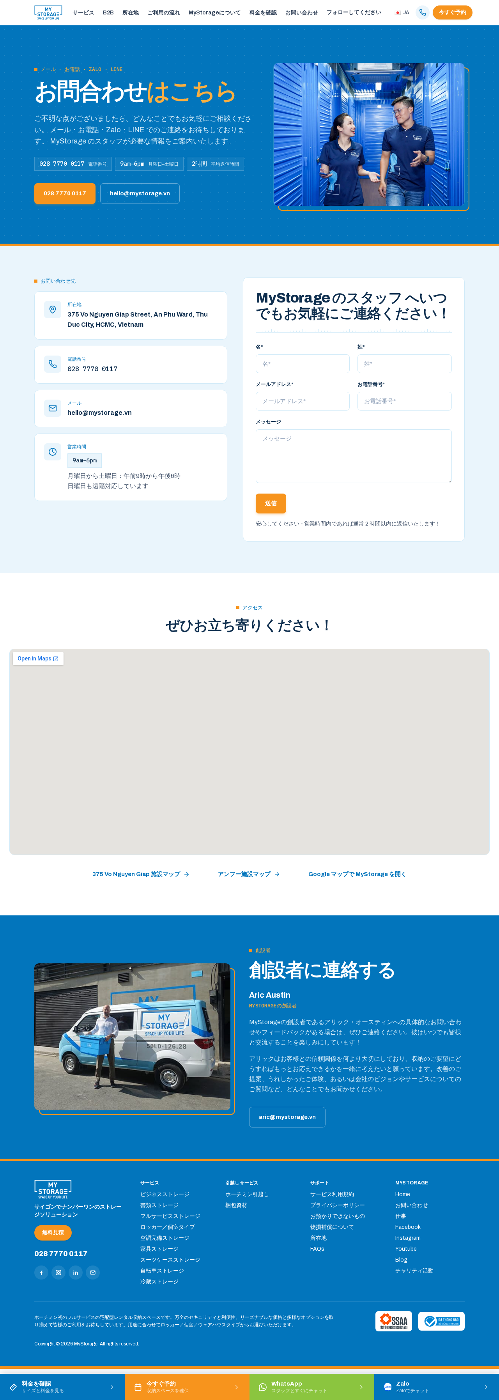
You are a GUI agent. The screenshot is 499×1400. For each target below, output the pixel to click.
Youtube (406, 1249)
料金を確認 (263, 13)
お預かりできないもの (337, 1216)
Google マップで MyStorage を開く (357, 874)
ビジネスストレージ (164, 1194)
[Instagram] (58, 1272)
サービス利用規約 (332, 1194)
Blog (401, 1260)
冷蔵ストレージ (159, 1282)
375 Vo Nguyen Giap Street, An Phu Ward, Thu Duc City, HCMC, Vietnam (137, 319)
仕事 (400, 1216)
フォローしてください (354, 12)
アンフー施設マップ (244, 874)
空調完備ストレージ (164, 1238)
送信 (271, 503)
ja (406, 12)
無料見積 (53, 1232)
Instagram (408, 1238)
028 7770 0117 (65, 193)
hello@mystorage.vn (140, 193)
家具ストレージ (159, 1249)
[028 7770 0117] (423, 12)
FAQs (317, 1249)
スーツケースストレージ (170, 1260)
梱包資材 (236, 1205)
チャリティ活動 (414, 1271)
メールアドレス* (274, 384)
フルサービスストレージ (170, 1216)
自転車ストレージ (162, 1271)
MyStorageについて (215, 13)
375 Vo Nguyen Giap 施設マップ (136, 874)
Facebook (408, 1227)
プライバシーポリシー (337, 1205)
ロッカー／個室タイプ (167, 1227)
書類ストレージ (159, 1205)
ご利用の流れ (163, 13)
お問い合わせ (301, 13)
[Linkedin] (76, 1272)
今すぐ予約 (452, 12)
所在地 (130, 13)
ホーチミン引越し (247, 1194)
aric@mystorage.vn (287, 1117)
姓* (361, 347)
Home (402, 1194)
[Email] (93, 1272)
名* (259, 347)
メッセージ (268, 422)
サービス (83, 13)
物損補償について (332, 1227)
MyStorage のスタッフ (329, 298)
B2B (108, 13)
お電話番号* (371, 384)
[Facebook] (41, 1272)
